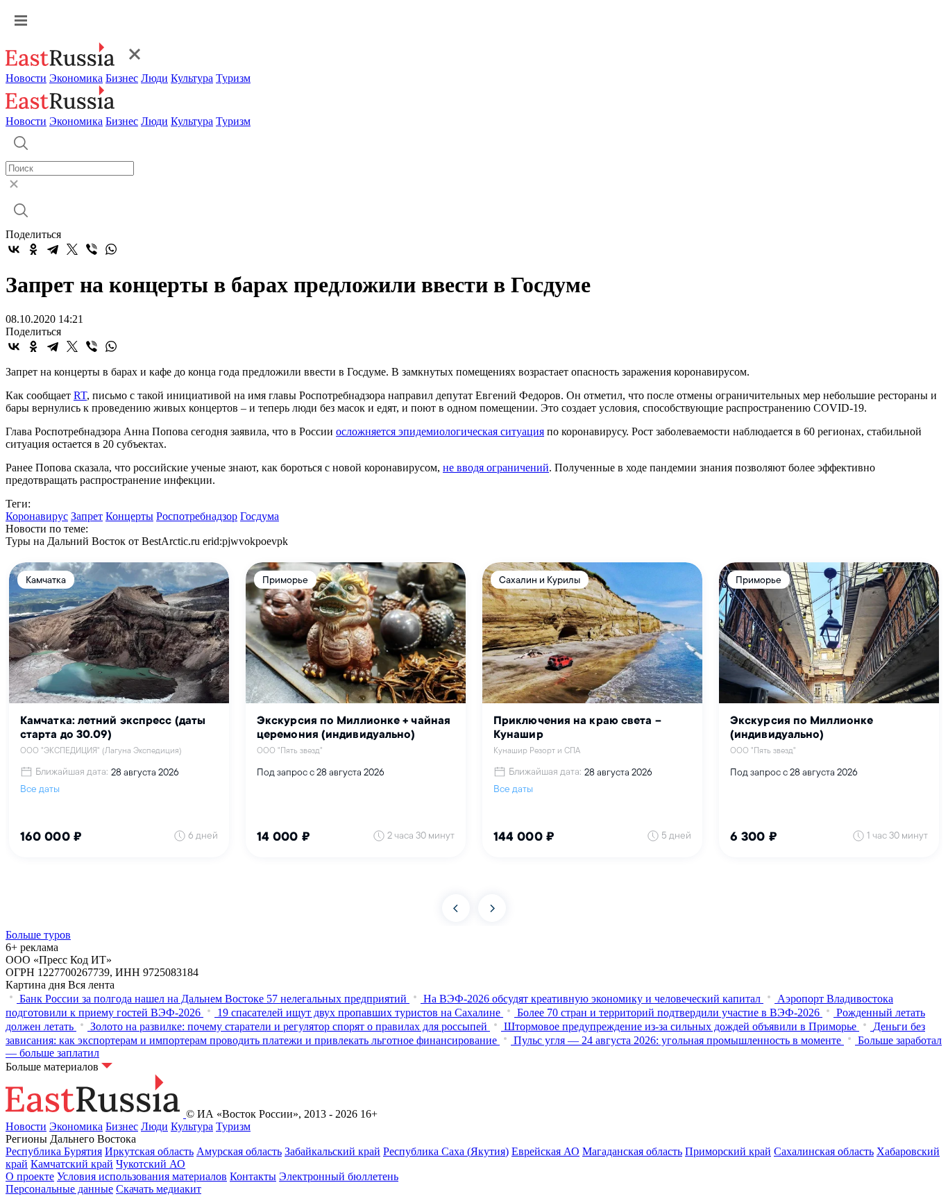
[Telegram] (52, 249)
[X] (72, 249)
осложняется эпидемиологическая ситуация (440, 431)
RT (80, 395)
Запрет (87, 516)
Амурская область (239, 1151)
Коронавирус (37, 516)
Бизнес (121, 78)
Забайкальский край (332, 1151)
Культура (192, 78)
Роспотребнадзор (196, 516)
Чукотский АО (150, 1164)
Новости (26, 78)
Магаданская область (632, 1151)
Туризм (233, 78)
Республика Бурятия (54, 1151)
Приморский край (728, 1151)
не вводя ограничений (496, 467)
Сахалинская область (824, 1151)
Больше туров (38, 935)
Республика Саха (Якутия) (446, 1151)
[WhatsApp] (111, 249)
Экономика (76, 78)
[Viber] (91, 249)
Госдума (259, 516)
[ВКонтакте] (14, 249)
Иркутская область (149, 1151)
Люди (154, 78)
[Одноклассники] (33, 249)
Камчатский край (72, 1164)
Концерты (129, 516)
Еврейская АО (545, 1151)
